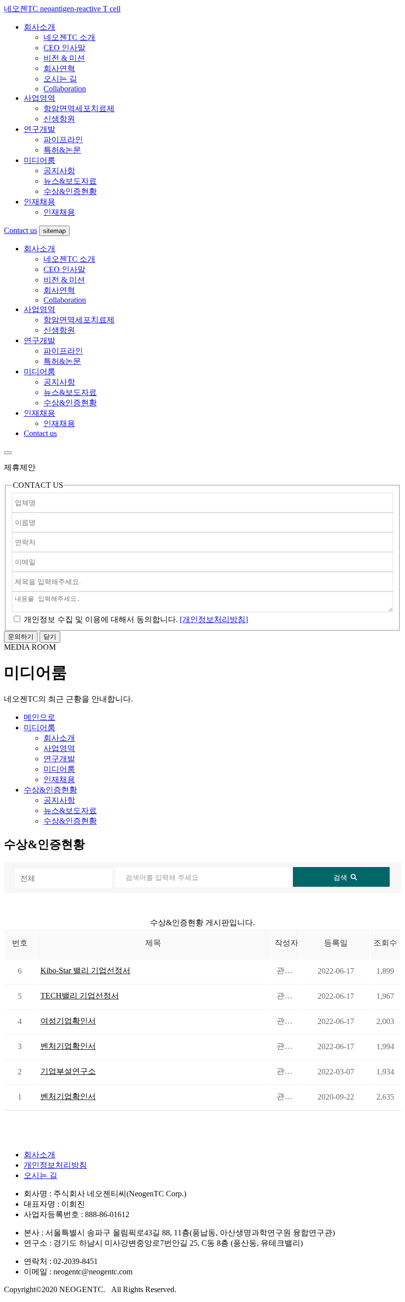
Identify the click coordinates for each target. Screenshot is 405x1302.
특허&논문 (62, 150)
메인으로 (39, 717)
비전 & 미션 (64, 58)
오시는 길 (60, 79)
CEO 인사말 (64, 47)
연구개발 (39, 129)
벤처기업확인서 (68, 1046)
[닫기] (8, 452)
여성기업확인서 (68, 1021)
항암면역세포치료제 (79, 108)
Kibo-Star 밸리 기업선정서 (85, 970)
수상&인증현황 (70, 191)
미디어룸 (39, 160)
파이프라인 (63, 139)
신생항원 (59, 119)
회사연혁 (59, 68)
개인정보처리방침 (55, 1165)
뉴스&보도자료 (70, 181)
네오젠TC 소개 (69, 37)
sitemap (54, 231)
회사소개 (39, 27)
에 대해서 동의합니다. (101, 619)
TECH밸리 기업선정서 (79, 995)
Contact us (20, 230)
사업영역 (39, 98)
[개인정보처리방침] (214, 619)
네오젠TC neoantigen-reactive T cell (62, 8)
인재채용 (39, 201)
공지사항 (59, 170)
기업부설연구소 (68, 1071)
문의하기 (21, 636)
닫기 (49, 636)
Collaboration (64, 88)
